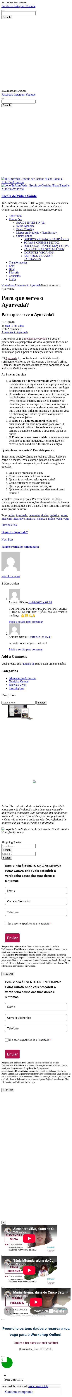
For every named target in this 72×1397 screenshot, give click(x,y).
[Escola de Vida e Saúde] (36, 182)
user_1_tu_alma (14, 325)
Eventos (36, 762)
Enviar (12, 937)
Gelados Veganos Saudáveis (36, 745)
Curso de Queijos (36, 728)
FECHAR (8, 974)
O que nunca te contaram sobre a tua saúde (36, 755)
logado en (29, 663)
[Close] (2, 1255)
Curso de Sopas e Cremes (36, 732)
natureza (42, 518)
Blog (11, 285)
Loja (36, 768)
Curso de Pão (36, 738)
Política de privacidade (36, 793)
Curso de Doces (36, 735)
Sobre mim (36, 758)
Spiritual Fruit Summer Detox (36, 752)
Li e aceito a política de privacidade (30, 923)
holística (54, 515)
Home (5, 285)
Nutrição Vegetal (18, 681)
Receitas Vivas (17, 684)
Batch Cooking (36, 748)
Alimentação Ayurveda (27, 285)
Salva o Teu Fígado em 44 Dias (36, 722)
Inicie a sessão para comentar (26, 621)
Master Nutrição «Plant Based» (36, 725)
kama (64, 515)
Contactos (36, 778)
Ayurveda (11, 358)
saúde (51, 518)
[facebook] (34, 782)
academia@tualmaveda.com (50, 718)
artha (11, 515)
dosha (44, 515)
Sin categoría (16, 688)
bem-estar (34, 515)
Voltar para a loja (38, 1386)
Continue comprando (19, 1391)
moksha (30, 518)
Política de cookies (36, 796)
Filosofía (36, 775)
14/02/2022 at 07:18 (40, 602)
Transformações (36, 765)
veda (59, 518)
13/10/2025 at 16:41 (40, 636)
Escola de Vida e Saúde (19, 196)
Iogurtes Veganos (36, 742)
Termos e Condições (36, 799)
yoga (66, 518)
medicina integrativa (13, 518)
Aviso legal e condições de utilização (36, 789)
